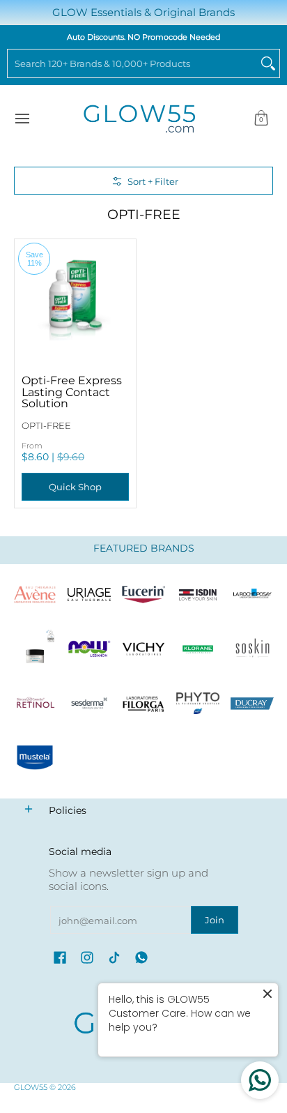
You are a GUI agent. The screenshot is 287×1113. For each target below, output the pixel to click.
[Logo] (89, 649)
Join (214, 919)
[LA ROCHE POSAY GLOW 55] (252, 595)
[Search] (268, 63)
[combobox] (132, 63)
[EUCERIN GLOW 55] (143, 595)
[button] (261, 119)
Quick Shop (75, 486)
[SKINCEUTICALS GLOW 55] (35, 649)
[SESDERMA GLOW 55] (89, 703)
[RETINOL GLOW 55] (35, 703)
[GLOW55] (139, 119)
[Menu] (21, 119)
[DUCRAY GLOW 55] (252, 703)
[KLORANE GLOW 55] (198, 649)
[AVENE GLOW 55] (35, 595)
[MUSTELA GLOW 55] (35, 758)
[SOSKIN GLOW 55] (252, 649)
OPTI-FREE (46, 425)
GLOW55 (30, 1087)
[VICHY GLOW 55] (143, 649)
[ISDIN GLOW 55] (198, 595)
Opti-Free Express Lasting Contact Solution (72, 391)
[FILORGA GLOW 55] (143, 703)
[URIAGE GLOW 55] (89, 595)
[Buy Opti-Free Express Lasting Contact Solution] (75, 300)
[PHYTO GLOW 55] (198, 703)
